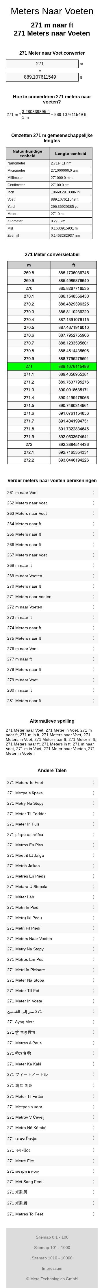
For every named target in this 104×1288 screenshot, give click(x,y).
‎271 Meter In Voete (24, 1001)
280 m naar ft (19, 690)
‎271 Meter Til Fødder (26, 813)
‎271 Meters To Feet (25, 782)
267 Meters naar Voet (27, 555)
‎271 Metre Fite (20, 1161)
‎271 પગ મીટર (18, 1150)
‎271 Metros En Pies (25, 845)
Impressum (52, 1268)
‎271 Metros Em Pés (25, 959)
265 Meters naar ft (24, 534)
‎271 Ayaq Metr (20, 1021)
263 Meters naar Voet (27, 513)
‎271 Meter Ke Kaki (24, 1064)
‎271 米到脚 (17, 1192)
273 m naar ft (19, 617)
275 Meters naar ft (24, 638)
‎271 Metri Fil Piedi (23, 928)
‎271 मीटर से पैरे (19, 1053)
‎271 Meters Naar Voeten (29, 938)
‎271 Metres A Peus (24, 1043)
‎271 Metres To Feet (25, 1214)
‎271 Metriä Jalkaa (23, 865)
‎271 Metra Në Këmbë (27, 1127)
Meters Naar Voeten (52, 11)
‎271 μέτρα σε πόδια (25, 834)
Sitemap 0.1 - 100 (52, 1237)
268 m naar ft (19, 565)
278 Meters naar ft (24, 669)
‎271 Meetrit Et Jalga (25, 855)
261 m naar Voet (22, 492)
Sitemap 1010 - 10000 (52, 1258)
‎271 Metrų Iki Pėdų (24, 917)
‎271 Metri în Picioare (26, 969)
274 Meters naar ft (24, 628)
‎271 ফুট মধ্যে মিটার (21, 1032)
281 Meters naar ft (24, 700)
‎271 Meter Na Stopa (25, 980)
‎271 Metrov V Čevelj (25, 1117)
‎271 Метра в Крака (25, 793)
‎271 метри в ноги (23, 1171)
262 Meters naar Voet (27, 503)
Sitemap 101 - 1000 (52, 1247)
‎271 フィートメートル (27, 1074)
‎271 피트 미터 (20, 1085)
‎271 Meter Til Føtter (25, 1096)
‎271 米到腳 (17, 1203)
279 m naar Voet (22, 680)
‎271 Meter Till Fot (23, 990)
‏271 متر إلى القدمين (24, 1011)
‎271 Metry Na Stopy (25, 803)
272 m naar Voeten (24, 607)
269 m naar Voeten (24, 575)
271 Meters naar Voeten (29, 596)
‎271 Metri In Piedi (23, 907)
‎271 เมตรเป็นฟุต (22, 1139)
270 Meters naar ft (24, 586)
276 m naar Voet (22, 648)
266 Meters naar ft (24, 544)
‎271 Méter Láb (20, 897)
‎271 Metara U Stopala (27, 886)
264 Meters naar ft (24, 523)
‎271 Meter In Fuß (23, 824)
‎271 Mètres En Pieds (26, 876)
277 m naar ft (19, 659)
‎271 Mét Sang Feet (24, 1181)
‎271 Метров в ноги (24, 1106)
